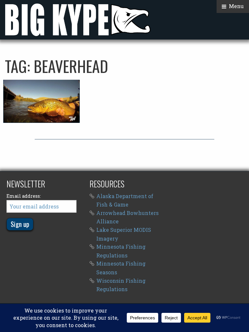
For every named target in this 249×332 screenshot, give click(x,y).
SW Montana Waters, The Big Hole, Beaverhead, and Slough (41, 101)
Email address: (23, 196)
